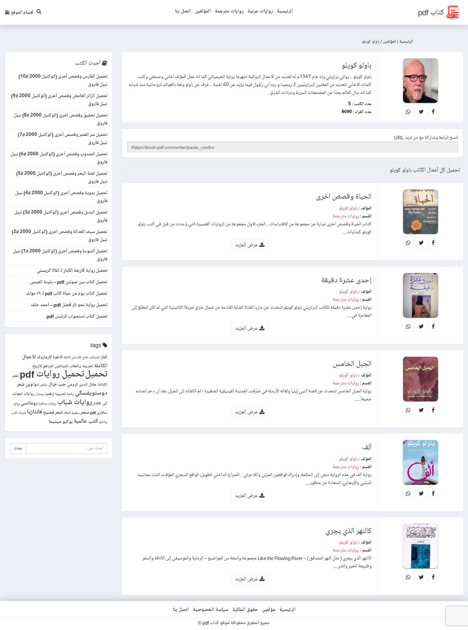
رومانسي (29, 403)
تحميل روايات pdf (52, 374)
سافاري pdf (98, 413)
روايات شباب (74, 402)
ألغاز (104, 357)
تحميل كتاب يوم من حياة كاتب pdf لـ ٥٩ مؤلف (66, 293)
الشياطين (61, 366)
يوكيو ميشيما (61, 421)
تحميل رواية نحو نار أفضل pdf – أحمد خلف (69, 305)
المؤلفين (203, 11)
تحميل (96, 374)
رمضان (39, 394)
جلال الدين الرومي (82, 385)
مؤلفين (268, 609)
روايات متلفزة (47, 404)
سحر (85, 412)
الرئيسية (285, 11)
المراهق (48, 366)
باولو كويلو (348, 208)
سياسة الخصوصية (210, 609)
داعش (43, 385)
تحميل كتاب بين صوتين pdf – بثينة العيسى (68, 282)
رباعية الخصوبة (64, 394)
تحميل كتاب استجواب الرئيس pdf (76, 316)
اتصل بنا (183, 11)
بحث (18, 448)
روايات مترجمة (229, 11)
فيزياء (22, 413)
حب (62, 384)
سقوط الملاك (72, 413)
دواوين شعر (28, 384)
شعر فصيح (53, 412)
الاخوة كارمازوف (50, 357)
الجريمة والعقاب (81, 366)
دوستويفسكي (91, 393)
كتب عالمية (86, 421)
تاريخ (37, 366)
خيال (52, 385)
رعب (49, 393)
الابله (67, 357)
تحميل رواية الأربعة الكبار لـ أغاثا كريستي (72, 270)
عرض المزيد (247, 244)
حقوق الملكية (245, 609)
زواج (17, 404)
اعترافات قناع (91, 357)
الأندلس (77, 357)
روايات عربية (260, 11)
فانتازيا (34, 412)
